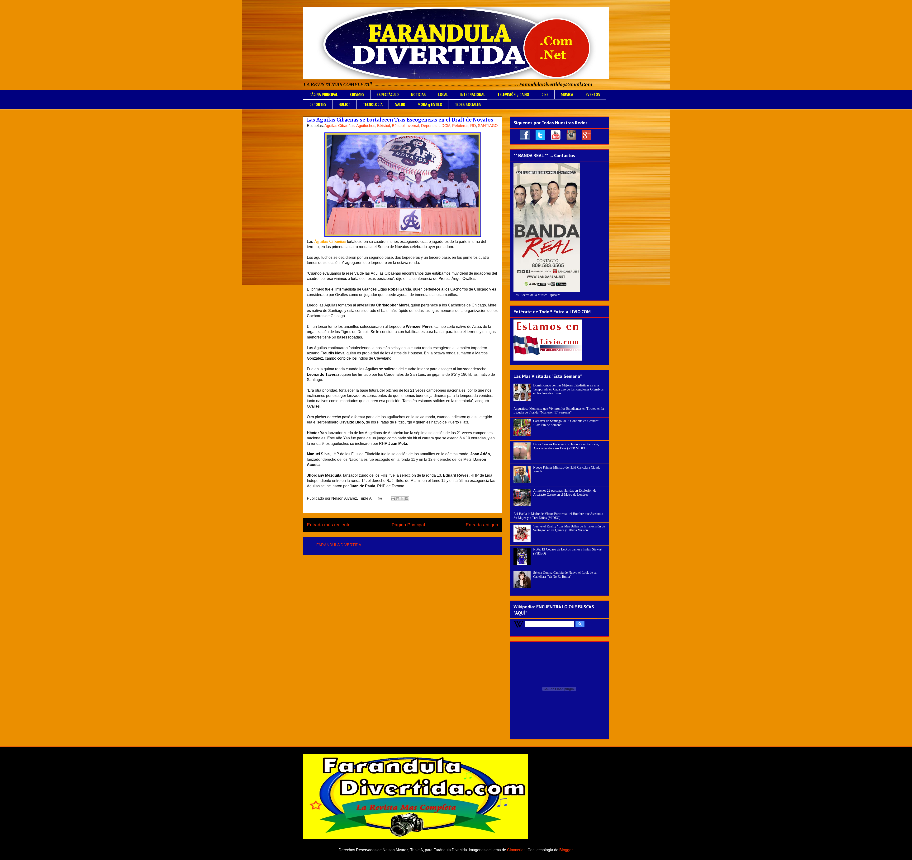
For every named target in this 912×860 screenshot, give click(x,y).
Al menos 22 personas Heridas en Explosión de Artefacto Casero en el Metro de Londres (564, 492)
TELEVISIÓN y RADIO (513, 94)
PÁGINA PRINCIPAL (323, 94)
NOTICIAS (418, 94)
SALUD (400, 104)
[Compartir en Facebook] (406, 498)
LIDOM (444, 126)
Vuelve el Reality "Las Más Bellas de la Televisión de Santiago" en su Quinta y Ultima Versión (569, 528)
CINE (545, 94)
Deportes (429, 126)
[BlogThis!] (397, 498)
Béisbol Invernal (405, 126)
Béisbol (383, 126)
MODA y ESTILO (430, 104)
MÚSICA (567, 94)
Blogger (565, 850)
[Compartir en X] (402, 498)
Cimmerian (516, 850)
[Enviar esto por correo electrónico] (393, 498)
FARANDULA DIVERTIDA (338, 545)
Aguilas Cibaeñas (339, 126)
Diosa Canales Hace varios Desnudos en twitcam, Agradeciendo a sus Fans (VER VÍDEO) (566, 446)
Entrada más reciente (329, 524)
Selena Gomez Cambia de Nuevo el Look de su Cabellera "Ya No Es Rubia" (565, 574)
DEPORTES (317, 104)
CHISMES (357, 94)
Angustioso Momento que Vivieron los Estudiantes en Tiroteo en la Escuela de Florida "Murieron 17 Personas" (558, 410)
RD (473, 126)
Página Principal (408, 524)
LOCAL (443, 94)
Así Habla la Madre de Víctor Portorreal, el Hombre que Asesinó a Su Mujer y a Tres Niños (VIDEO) (558, 516)
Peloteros (460, 126)
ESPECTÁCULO (388, 94)
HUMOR (345, 104)
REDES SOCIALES (468, 104)
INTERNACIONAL (472, 94)
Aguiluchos (365, 126)
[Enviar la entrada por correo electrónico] (379, 498)
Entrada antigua (482, 524)
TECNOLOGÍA (373, 104)
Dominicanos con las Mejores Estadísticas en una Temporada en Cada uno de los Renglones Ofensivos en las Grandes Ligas (568, 389)
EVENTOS (592, 94)
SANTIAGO (488, 126)
